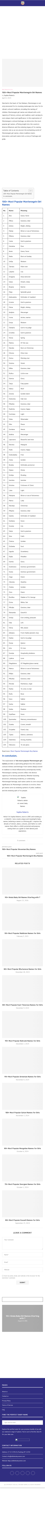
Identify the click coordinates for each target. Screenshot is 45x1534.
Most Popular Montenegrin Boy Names (24, 751)
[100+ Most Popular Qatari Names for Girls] (22, 1096)
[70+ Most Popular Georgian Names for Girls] (22, 1167)
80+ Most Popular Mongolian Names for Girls (22, 1148)
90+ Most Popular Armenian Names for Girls (22, 1077)
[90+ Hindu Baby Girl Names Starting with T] (22, 881)
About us (5, 1391)
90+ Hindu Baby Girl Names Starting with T (22, 897)
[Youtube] (33, 1473)
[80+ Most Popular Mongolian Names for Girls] (22, 1132)
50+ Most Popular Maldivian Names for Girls (22, 933)
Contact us (5, 1396)
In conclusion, (7, 196)
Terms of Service (7, 1405)
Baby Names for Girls (7, 89)
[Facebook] (12, 1473)
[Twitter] (17, 1473)
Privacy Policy (6, 1401)
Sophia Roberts (9, 95)
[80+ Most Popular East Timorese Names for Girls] (22, 988)
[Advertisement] (22, 35)
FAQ (3, 1410)
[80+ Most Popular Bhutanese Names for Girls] (22, 952)
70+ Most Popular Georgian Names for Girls (22, 1184)
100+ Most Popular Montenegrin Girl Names (17, 194)
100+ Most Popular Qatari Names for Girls (22, 1113)
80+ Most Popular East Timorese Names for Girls (22, 1005)
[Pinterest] (22, 1473)
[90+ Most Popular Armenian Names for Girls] (22, 1060)
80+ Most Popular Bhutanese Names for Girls (22, 969)
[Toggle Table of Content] (29, 190)
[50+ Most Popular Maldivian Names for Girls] (22, 916)
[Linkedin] (28, 1473)
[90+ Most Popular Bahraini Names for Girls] (22, 1024)
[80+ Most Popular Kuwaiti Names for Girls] (22, 1203)
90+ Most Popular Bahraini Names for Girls (22, 1041)
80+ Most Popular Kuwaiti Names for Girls (22, 1220)
